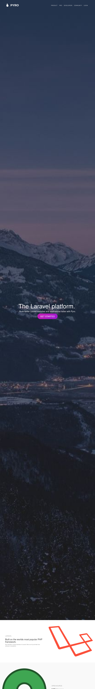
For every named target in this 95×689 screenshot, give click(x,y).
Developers (68, 5)
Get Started (47, 316)
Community (78, 5)
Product (54, 5)
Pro (60, 5)
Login (86, 5)
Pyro (14, 5)
